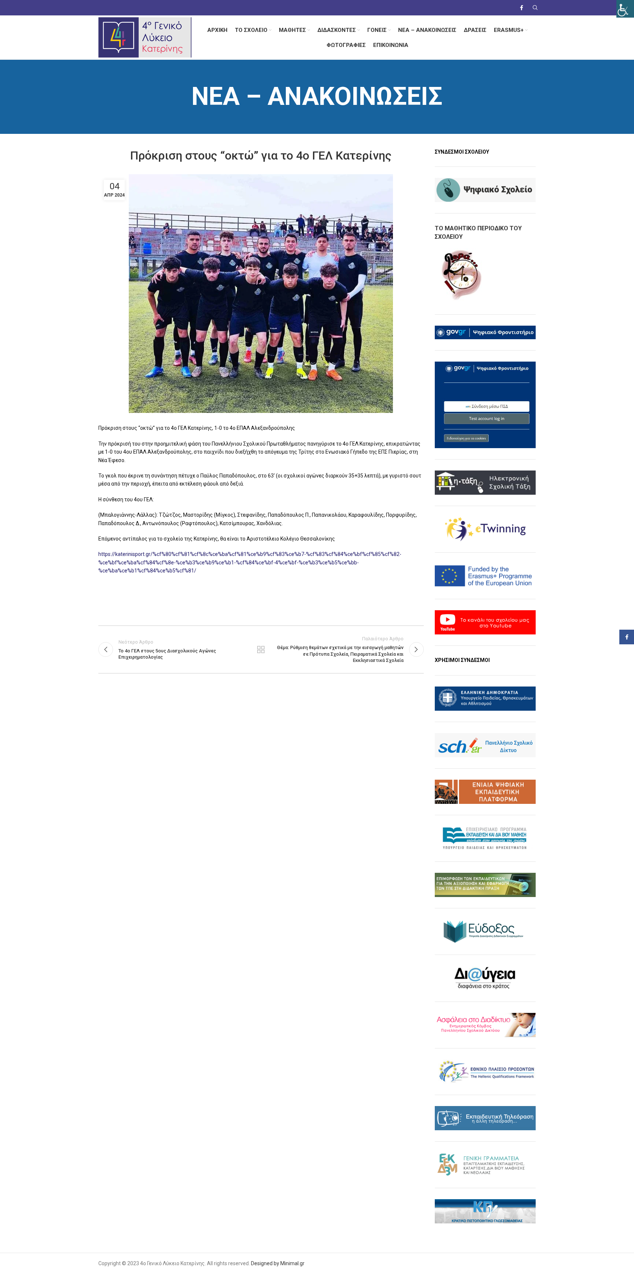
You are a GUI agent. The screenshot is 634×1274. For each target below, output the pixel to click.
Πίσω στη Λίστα (261, 649)
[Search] (534, 7)
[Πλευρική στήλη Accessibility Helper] (625, 9)
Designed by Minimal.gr (278, 1263)
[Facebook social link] (521, 7)
